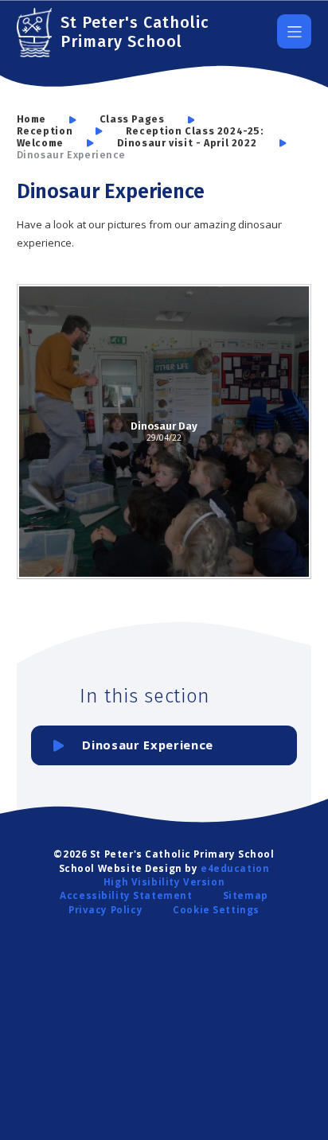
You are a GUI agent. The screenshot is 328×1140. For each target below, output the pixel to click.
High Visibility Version (164, 882)
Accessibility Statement (126, 895)
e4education (235, 868)
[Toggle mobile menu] (294, 31)
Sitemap (245, 895)
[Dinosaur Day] (164, 431)
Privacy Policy (105, 910)
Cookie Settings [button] (216, 910)
